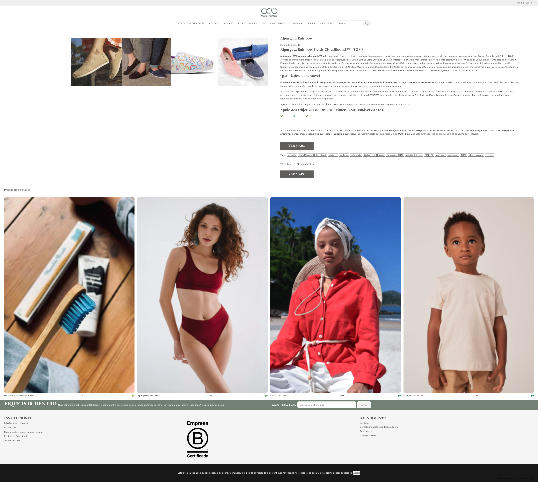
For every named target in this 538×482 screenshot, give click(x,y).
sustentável (453, 155)
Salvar (287, 164)
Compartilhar (307, 164)
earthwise (344, 155)
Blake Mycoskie (305, 155)
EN (527, 3)
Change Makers (247, 23)
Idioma (520, 3)
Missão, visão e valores (16, 423)
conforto (333, 155)
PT (532, 3)
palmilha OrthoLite (414, 155)
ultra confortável (476, 155)
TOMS (463, 155)
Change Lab (296, 23)
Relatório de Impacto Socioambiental (23, 432)
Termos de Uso (12, 440)
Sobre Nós (326, 23)
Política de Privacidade (16, 436)
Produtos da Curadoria (190, 23)
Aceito (356, 472)
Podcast (228, 23)
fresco (381, 155)
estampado (356, 155)
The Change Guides (273, 23)
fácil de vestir (369, 155)
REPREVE (429, 155)
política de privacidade (254, 472)
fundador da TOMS (395, 155)
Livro (311, 23)
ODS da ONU (10, 427)
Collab (213, 23)
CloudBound (321, 155)
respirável (440, 155)
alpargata (292, 155)
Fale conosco (367, 431)
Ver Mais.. (297, 145)
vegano (489, 155)
